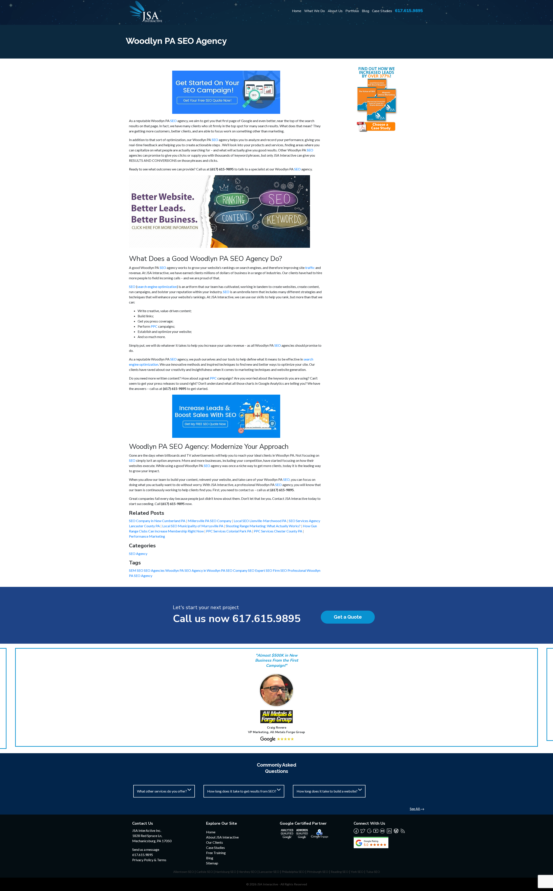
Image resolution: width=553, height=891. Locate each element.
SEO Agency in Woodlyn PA (205, 570)
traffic (310, 267)
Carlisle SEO (204, 872)
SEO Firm (273, 570)
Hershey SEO (248, 872)
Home (296, 11)
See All (415, 809)
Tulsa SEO (373, 872)
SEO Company (237, 570)
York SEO (357, 872)
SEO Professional (293, 570)
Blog (365, 11)
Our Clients (214, 842)
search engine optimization (157, 286)
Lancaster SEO (269, 872)
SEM (133, 570)
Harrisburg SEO (225, 872)
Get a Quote (348, 617)
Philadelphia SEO (293, 872)
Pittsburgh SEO (317, 872)
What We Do (314, 11)
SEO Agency (138, 553)
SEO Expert (257, 570)
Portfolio (352, 11)
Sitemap (212, 863)
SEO (173, 121)
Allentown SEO (183, 872)
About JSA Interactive (222, 837)
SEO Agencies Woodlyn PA (164, 570)
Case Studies (382, 11)
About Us (335, 11)
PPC (154, 326)
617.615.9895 (409, 11)
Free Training (216, 853)
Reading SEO (339, 872)
